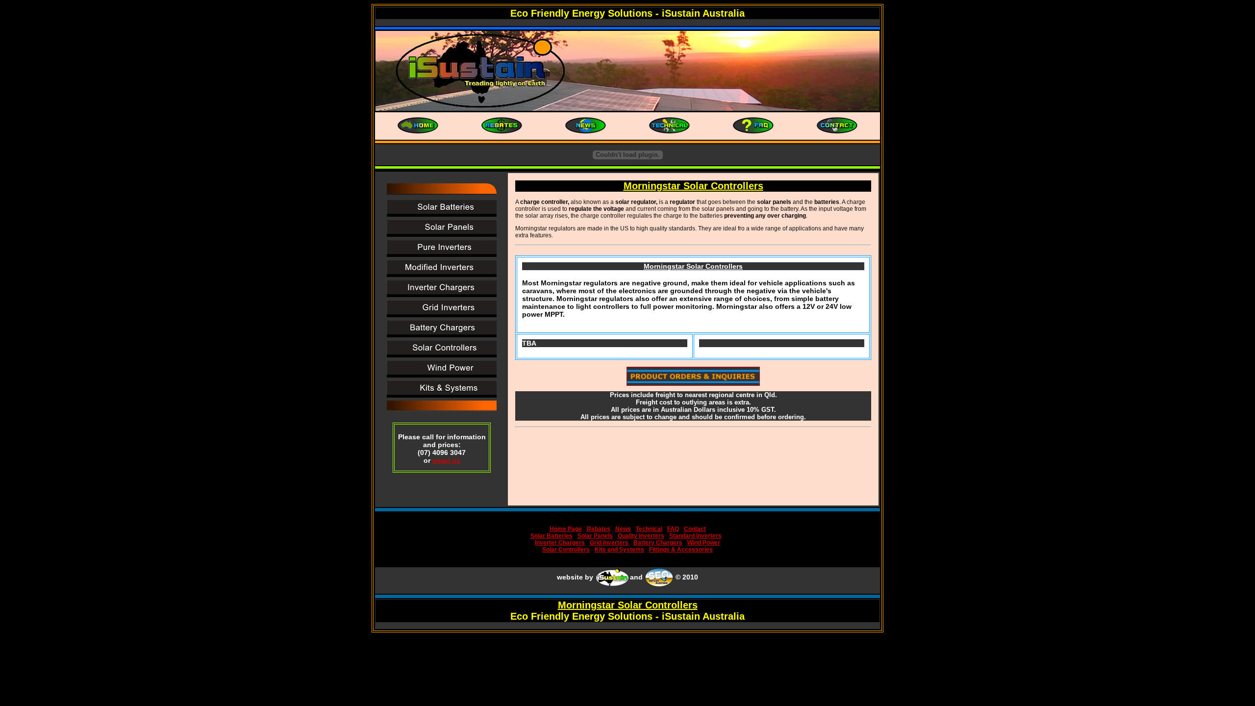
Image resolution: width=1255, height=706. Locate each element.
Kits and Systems (619, 549)
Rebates (598, 529)
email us (446, 460)
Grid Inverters (609, 542)
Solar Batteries (551, 535)
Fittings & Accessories (681, 549)
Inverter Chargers (560, 542)
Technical (649, 529)
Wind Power (703, 542)
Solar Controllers (566, 549)
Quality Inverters (641, 535)
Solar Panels (595, 535)
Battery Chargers (657, 542)
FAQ (673, 529)
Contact (695, 529)
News (623, 529)
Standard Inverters (695, 535)
